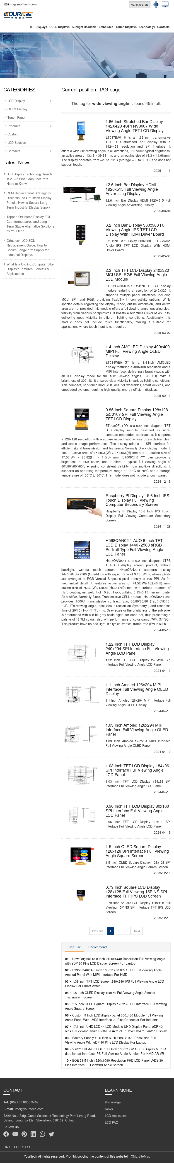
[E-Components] (155, 4)
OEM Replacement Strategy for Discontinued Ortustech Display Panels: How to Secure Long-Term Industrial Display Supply (29, 200)
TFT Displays (38, 27)
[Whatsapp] (42, 1134)
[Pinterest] (24, 1134)
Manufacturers (139, 4)
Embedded (106, 27)
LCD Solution (16, 142)
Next (137, 931)
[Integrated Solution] (164, 4)
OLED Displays (59, 27)
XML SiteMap (140, 1156)
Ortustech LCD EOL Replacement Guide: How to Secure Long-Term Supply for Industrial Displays (28, 247)
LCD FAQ (111, 1122)
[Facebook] (6, 1134)
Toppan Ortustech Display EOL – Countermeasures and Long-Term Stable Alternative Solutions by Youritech (30, 223)
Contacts (163, 27)
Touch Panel (16, 117)
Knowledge (113, 1102)
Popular (74, 947)
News (109, 1109)
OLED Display (17, 109)
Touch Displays (126, 27)
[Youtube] (15, 1134)
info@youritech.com (22, 4)
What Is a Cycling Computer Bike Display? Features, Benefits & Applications (30, 269)
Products (13, 125)
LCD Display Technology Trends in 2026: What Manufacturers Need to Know (29, 179)
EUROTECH (22, 1147)
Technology (147, 27)
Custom (13, 134)
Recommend (97, 947)
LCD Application (116, 1115)
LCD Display (16, 100)
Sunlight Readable (84, 27)
